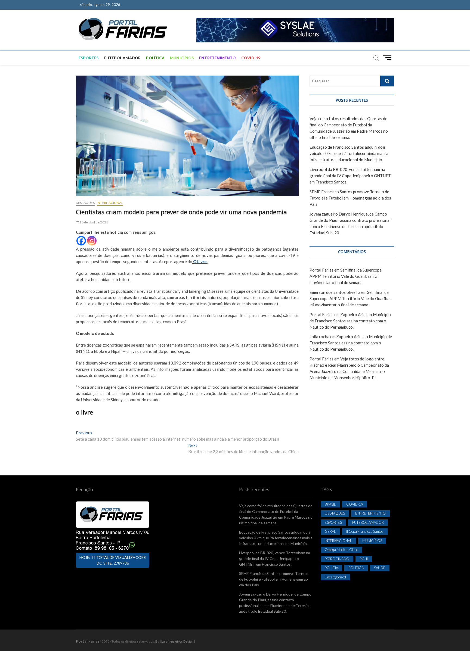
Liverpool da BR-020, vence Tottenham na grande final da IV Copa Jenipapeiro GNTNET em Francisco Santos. (350, 175)
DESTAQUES (85, 203)
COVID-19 (251, 57)
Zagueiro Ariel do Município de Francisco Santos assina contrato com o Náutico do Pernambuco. (350, 320)
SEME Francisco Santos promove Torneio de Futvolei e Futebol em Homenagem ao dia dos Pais (350, 198)
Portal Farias (321, 269)
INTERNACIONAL (110, 203)
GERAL (330, 531)
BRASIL (330, 504)
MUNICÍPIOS (182, 57)
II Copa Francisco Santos (365, 531)
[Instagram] (92, 240)
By (157, 641)
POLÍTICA (155, 57)
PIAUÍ (364, 559)
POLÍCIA (331, 568)
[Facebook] (81, 240)
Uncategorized (335, 577)
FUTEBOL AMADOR (122, 57)
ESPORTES (89, 57)
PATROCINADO (337, 559)
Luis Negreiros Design (177, 641)
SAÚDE (379, 568)
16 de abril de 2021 (93, 222)
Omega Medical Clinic (341, 549)
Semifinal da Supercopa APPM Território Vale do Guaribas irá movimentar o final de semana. (346, 276)
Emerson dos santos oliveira (335, 292)
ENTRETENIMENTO (217, 57)
